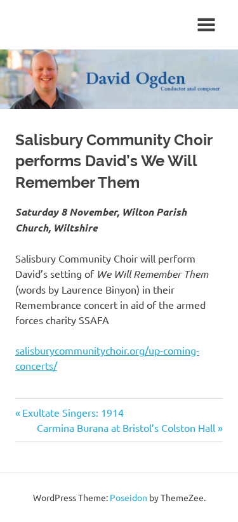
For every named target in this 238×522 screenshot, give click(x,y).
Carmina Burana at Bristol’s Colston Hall (126, 427)
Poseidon (128, 497)
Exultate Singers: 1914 (73, 412)
